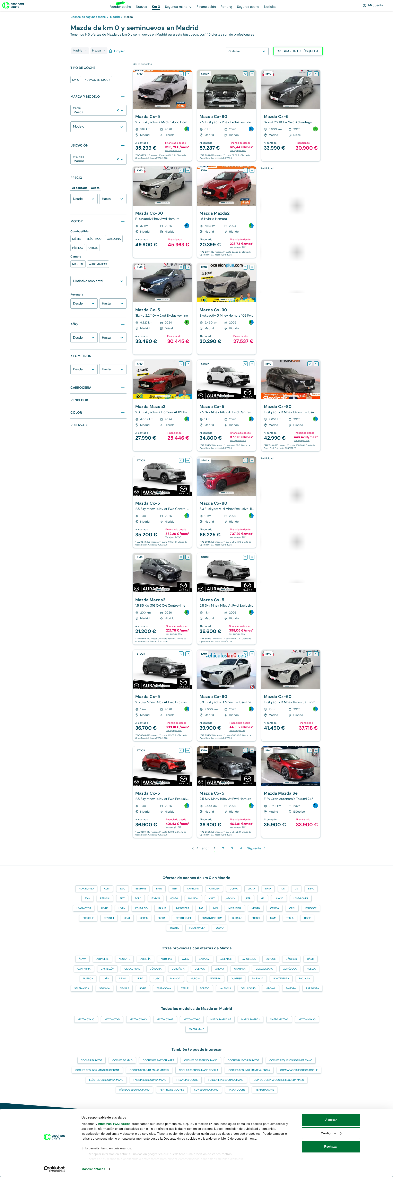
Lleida (139, 978)
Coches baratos (91, 1060)
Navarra (215, 978)
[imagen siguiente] (188, 89)
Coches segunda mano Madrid (149, 1070)
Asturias (166, 959)
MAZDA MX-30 (307, 1019)
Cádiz (310, 959)
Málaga (175, 978)
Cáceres (291, 959)
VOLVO (220, 928)
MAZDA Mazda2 (250, 1019)
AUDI (107, 888)
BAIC (122, 888)
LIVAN (122, 908)
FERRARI (105, 898)
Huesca (88, 978)
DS (296, 888)
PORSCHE (88, 918)
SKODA (161, 918)
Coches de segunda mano (200, 1060)
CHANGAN (193, 888)
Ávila (185, 959)
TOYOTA (174, 928)
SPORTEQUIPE (184, 918)
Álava (82, 959)
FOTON (155, 898)
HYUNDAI (193, 898)
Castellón (107, 968)
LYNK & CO (141, 908)
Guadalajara (264, 968)
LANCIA (279, 898)
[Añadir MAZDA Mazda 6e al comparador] (316, 750)
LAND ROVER (301, 898)
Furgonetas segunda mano (225, 1080)
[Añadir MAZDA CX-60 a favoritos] (181, 170)
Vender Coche (264, 1089)
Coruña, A (178, 968)
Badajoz (204, 959)
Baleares (226, 959)
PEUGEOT (310, 908)
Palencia (257, 978)
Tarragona (164, 988)
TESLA (290, 918)
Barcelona (249, 959)
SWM (273, 918)
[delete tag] (86, 50)
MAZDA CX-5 (112, 1019)
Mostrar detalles (93, 1169)
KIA (262, 898)
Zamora (291, 988)
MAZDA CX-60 (138, 1019)
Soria (142, 988)
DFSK (268, 888)
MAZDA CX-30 (86, 1019)
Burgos (271, 959)
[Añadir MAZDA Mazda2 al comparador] (252, 170)
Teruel (185, 988)
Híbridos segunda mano (134, 1089)
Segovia (104, 988)
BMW (159, 888)
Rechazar (331, 1146)
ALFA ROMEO (86, 888)
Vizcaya (271, 988)
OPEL (292, 908)
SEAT (127, 918)
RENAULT (109, 918)
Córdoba (155, 968)
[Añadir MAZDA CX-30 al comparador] (252, 267)
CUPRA (234, 888)
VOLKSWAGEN (197, 928)
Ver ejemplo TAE (173, 150)
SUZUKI (256, 918)
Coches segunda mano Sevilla (198, 1070)
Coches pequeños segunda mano (290, 1060)
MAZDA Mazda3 (279, 1019)
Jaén (106, 978)
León (122, 978)
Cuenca (200, 968)
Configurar (329, 1133)
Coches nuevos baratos (243, 1060)
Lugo (157, 978)
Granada (239, 968)
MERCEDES (182, 908)
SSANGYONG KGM (212, 918)
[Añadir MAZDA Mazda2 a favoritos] (245, 170)
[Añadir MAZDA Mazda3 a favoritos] (181, 363)
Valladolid (248, 988)
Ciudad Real (132, 968)
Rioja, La (304, 978)
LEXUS (104, 908)
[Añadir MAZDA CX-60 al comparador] (187, 170)
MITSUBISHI (234, 908)
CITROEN (214, 888)
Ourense (236, 978)
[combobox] (73, 112)
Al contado (80, 188)
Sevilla (124, 988)
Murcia (195, 978)
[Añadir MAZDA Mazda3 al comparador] (187, 363)
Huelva (311, 968)
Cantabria (83, 968)
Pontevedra (281, 978)
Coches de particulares (158, 1060)
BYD (174, 888)
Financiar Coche (187, 1080)
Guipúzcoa (290, 968)
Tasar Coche (237, 1089)
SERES (144, 918)
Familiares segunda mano (149, 1080)
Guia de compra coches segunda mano (279, 1080)
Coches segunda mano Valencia (249, 1070)
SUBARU (237, 918)
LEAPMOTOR (84, 908)
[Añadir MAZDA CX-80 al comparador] (252, 73)
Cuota (95, 188)
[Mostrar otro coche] (162, 106)
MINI (215, 908)
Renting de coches (172, 1089)
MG (201, 908)
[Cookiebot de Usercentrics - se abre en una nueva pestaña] (54, 1169)
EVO (87, 898)
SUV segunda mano (206, 1089)
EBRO (311, 888)
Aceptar (331, 1119)
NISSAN (256, 908)
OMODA (274, 908)
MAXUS (162, 908)
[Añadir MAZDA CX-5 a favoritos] (181, 73)
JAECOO (230, 898)
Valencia (225, 988)
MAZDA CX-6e (165, 1019)
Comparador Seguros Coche (299, 1070)
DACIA (251, 888)
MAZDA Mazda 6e (220, 1019)
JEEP (248, 898)
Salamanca (81, 988)
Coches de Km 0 (122, 1060)
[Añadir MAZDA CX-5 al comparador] (187, 73)
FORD (138, 898)
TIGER (307, 918)
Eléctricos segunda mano (106, 1080)
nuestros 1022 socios (114, 1123)
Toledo (204, 988)
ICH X (212, 898)
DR (283, 888)
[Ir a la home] (13, 5)
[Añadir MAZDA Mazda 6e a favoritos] (309, 750)
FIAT (122, 898)
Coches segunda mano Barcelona (97, 1070)
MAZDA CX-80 (192, 1019)
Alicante (124, 959)
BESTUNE (141, 888)
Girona (219, 968)
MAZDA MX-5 (196, 1029)
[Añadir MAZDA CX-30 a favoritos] (245, 267)
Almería (145, 959)
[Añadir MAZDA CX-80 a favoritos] (245, 73)
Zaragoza (312, 988)
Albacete (102, 959)
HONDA (174, 898)
